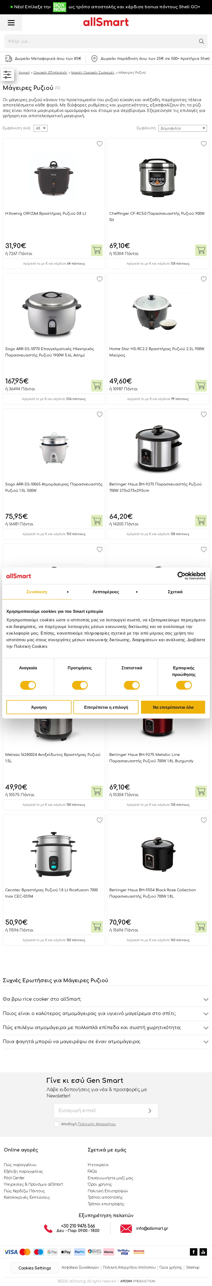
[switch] (80, 685)
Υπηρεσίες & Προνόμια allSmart (33, 1184)
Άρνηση (39, 707)
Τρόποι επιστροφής (106, 1204)
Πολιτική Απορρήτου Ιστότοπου (129, 1267)
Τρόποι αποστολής (105, 1197)
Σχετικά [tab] (175, 591)
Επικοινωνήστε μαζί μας (110, 1178)
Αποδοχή (88, 1124)
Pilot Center (14, 1178)
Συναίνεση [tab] (36, 591)
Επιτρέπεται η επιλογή (106, 707)
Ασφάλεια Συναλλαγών (80, 1267)
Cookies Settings (34, 1268)
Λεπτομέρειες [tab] (106, 591)
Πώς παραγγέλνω (20, 1165)
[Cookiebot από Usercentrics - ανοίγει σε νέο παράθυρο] (181, 575)
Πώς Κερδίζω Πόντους (24, 1191)
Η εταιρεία (98, 1165)
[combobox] (182, 128)
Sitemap (193, 1267)
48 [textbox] (38, 128)
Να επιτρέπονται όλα (173, 707)
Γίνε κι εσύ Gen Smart (97, 1088)
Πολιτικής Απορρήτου (97, 1124)
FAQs (92, 1172)
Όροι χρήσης (100, 1184)
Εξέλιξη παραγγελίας (23, 1172)
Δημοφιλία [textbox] (171, 128)
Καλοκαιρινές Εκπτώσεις (27, 1197)
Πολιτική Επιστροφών (108, 1191)
